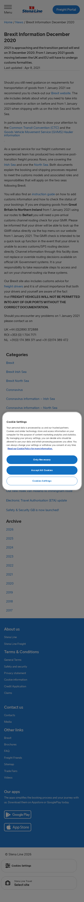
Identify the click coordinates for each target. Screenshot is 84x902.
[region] (42, 451)
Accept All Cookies (42, 470)
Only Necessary (42, 459)
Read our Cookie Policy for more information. (30, 448)
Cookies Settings (41, 480)
